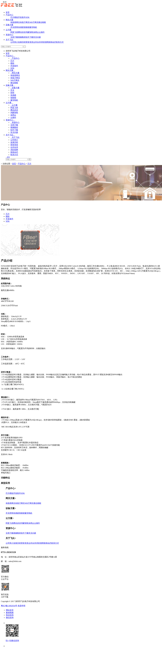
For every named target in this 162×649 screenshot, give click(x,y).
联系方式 (60, 42)
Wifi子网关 (33, 22)
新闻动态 (52, 42)
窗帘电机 (33, 27)
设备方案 (9, 25)
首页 (7, 12)
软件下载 (29, 37)
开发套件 (22, 17)
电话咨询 (10, 615)
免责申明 (21, 606)
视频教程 (22, 37)
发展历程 (22, 42)
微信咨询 (10, 618)
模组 (16, 17)
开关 (12, 27)
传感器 (21, 27)
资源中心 (9, 35)
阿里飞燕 (14, 32)
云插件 (42, 32)
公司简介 (14, 42)
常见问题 (37, 37)
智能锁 (26, 27)
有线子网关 (24, 22)
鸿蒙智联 (29, 32)
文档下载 (14, 37)
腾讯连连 (22, 32)
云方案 (8, 30)
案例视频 (10, 613)
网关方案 (9, 20)
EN (8, 157)
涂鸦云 (36, 32)
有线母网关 (15, 22)
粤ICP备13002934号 (9, 606)
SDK (28, 17)
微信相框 (42, 22)
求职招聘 (44, 42)
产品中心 (9, 15)
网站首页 (10, 610)
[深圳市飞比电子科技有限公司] (11, 6)
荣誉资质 (29, 42)
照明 (16, 27)
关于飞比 (9, 40)
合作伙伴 (37, 42)
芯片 (12, 17)
